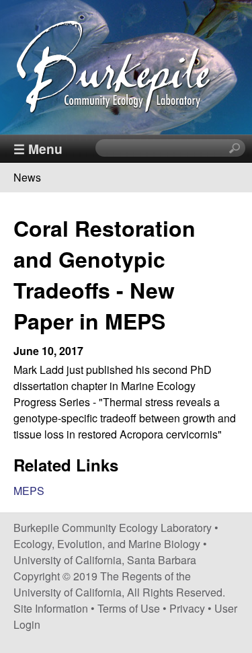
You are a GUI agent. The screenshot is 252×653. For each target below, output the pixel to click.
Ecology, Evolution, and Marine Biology (106, 543)
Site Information (50, 608)
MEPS (28, 490)
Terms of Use (128, 608)
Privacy (187, 608)
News (27, 177)
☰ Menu (37, 148)
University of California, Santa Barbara (104, 560)
